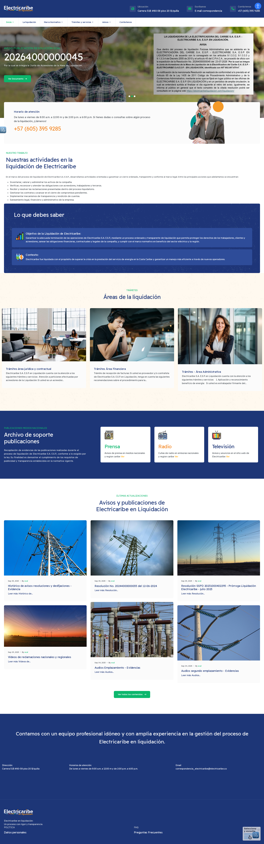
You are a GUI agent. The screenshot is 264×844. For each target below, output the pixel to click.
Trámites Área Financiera (110, 369)
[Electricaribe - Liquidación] (18, 9)
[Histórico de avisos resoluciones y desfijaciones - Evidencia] (45, 548)
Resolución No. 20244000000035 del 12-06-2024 (126, 586)
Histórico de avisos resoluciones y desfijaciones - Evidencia (40, 587)
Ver (122, 456)
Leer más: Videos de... (19, 661)
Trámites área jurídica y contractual (28, 369)
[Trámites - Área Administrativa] (220, 336)
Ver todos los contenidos (130, 694)
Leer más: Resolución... (106, 590)
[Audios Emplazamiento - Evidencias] (132, 629)
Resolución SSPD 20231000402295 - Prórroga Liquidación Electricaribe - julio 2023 (218, 587)
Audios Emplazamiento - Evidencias (117, 667)
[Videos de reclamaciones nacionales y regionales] (45, 626)
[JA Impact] (18, 812)
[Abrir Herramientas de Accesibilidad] (258, 6)
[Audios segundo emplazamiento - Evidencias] (218, 633)
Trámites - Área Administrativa (201, 371)
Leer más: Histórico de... (20, 593)
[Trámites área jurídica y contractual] (44, 334)
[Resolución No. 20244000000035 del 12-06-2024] (132, 548)
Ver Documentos (30, 79)
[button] (10, 22)
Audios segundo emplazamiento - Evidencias (210, 671)
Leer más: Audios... (104, 672)
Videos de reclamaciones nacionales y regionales (39, 657)
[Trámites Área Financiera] (132, 334)
